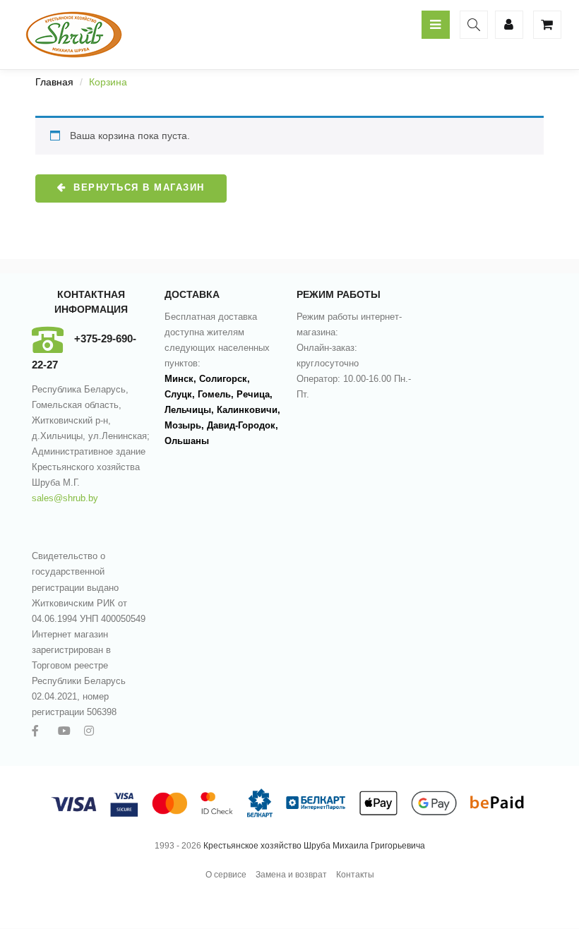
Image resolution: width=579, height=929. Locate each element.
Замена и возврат (291, 875)
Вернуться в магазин (137, 187)
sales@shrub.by (65, 498)
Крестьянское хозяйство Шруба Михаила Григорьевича (314, 846)
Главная (54, 82)
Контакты (355, 875)
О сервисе (225, 875)
